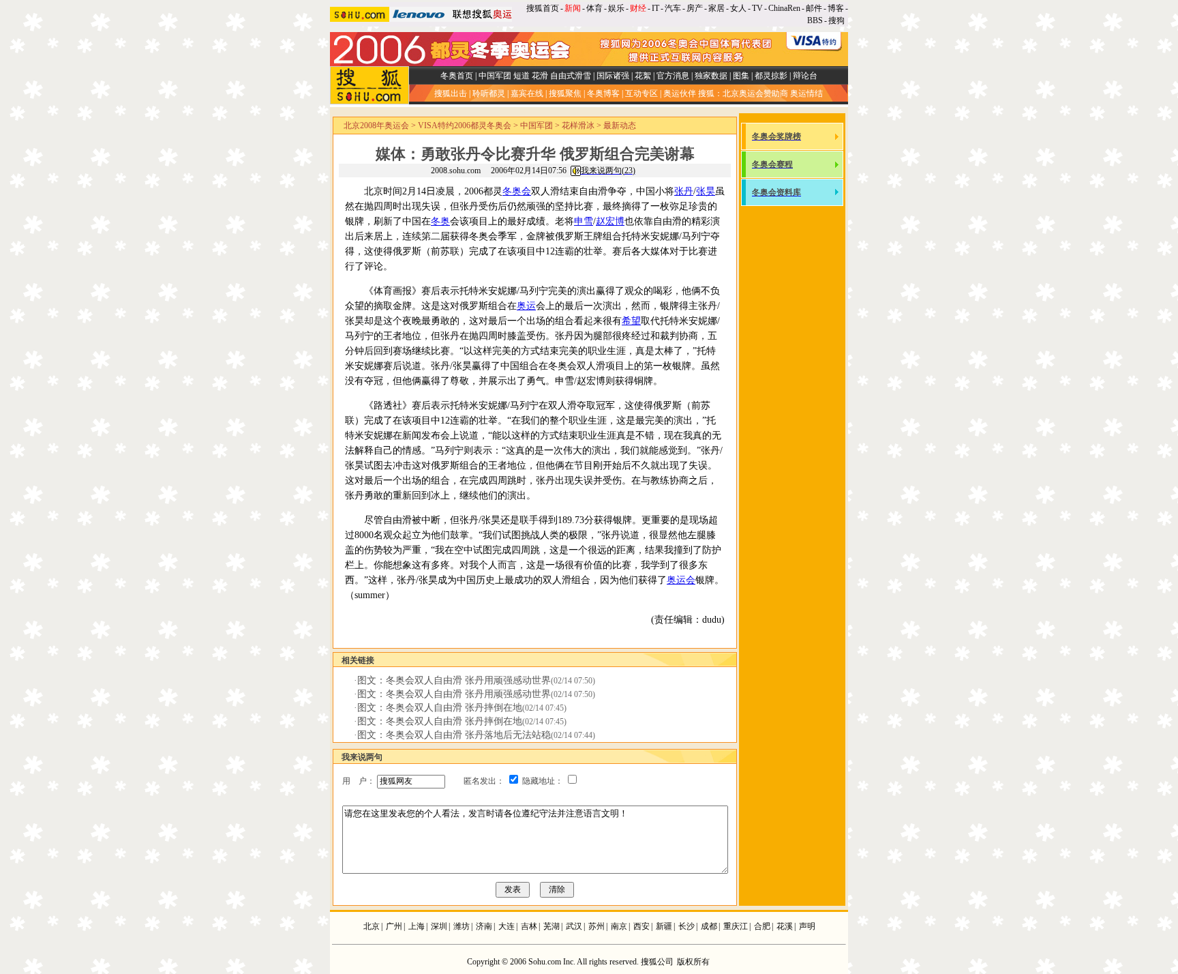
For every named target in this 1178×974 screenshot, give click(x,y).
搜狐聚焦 (565, 93)
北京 (371, 926)
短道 (521, 75)
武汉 (574, 926)
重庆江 (735, 926)
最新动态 (619, 125)
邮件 (814, 8)
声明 (807, 926)
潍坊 (461, 926)
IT (655, 8)
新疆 (664, 926)
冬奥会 (516, 191)
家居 (716, 8)
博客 (836, 8)
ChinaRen (784, 8)
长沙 (686, 926)
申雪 (583, 221)
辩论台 (805, 75)
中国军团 (495, 75)
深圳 (439, 926)
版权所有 (693, 961)
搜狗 (837, 20)
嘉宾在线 (527, 93)
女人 (738, 8)
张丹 (683, 191)
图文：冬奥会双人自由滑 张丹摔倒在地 (439, 708)
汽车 (673, 8)
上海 (416, 926)
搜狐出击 (450, 93)
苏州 (596, 926)
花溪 (784, 926)
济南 (484, 926)
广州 (394, 926)
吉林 (529, 926)
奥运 (526, 306)
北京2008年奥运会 (376, 125)
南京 (619, 926)
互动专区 (641, 93)
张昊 (705, 191)
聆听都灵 (488, 93)
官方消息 (672, 75)
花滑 (540, 75)
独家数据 (711, 75)
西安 (641, 926)
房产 (694, 8)
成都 (709, 926)
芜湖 (551, 926)
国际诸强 (612, 75)
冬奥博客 (603, 93)
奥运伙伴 (679, 93)
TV (757, 8)
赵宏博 (610, 221)
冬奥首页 (456, 75)
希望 (631, 321)
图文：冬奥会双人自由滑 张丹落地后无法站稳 (454, 735)
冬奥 (440, 221)
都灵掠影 (771, 75)
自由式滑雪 (570, 75)
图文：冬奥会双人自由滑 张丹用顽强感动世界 (454, 680)
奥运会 (681, 580)
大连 (506, 926)
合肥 (762, 926)
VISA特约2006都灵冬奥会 (464, 125)
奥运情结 (806, 93)
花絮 (643, 75)
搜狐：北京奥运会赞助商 (743, 93)
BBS (815, 20)
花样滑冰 (578, 125)
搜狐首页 (542, 8)
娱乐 (616, 8)
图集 (741, 75)
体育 (594, 8)
